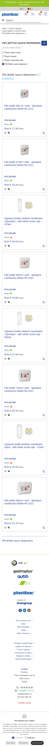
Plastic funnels (10, 56)
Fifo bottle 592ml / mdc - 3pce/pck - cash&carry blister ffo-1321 (23, 276)
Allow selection (23, 743)
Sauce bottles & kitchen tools (13, 31)
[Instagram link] (29, 611)
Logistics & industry (23, 646)
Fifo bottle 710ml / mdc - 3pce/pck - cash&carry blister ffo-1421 (23, 389)
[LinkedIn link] (25, 611)
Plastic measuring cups (14, 60)
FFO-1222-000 (10, 233)
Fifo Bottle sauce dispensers (16, 64)
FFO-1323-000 (10, 290)
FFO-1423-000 (10, 403)
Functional (19, 738)
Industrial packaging (23, 659)
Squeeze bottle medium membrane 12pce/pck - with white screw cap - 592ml (23, 334)
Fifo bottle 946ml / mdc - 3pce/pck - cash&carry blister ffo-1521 (23, 502)
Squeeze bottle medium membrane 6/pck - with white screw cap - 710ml (24, 446)
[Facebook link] (21, 611)
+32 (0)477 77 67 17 (26, 691)
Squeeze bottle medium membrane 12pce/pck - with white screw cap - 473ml (23, 221)
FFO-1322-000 (10, 346)
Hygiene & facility (23, 656)
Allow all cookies (37, 743)
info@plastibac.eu (24, 694)
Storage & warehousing (23, 643)
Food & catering (15, 28)
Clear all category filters (11, 47)
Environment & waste (23, 653)
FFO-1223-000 (10, 177)
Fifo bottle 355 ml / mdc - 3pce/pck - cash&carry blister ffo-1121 (23, 107)
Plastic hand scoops (13, 53)
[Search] (3, 20)
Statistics (31, 738)
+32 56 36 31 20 (26, 688)
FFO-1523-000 (10, 515)
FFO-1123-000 (10, 120)
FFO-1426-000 (10, 459)
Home (4, 28)
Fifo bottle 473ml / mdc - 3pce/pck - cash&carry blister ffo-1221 (23, 163)
